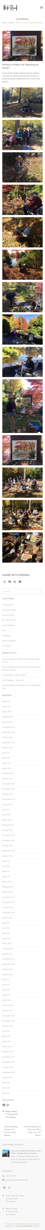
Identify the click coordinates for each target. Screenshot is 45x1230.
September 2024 (8, 799)
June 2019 (6, 1088)
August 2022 (7, 918)
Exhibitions (6, 636)
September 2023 (8, 851)
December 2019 (8, 1057)
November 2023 (8, 840)
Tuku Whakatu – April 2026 (13, 680)
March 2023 (7, 882)
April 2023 (6, 877)
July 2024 (6, 810)
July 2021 (5, 980)
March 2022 (7, 944)
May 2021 (6, 990)
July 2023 (6, 861)
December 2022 (8, 897)
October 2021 (7, 969)
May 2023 (6, 871)
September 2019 (8, 1072)
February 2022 (7, 949)
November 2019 (8, 1062)
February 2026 (8, 717)
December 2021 (8, 959)
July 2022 (6, 923)
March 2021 (6, 1000)
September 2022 (8, 913)
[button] (41, 7)
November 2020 (8, 1021)
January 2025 (7, 779)
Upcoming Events (9, 610)
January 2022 (7, 954)
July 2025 (6, 753)
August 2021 (7, 975)
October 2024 (7, 794)
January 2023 (7, 892)
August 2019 (7, 1078)
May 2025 (6, 758)
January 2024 (7, 830)
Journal (11, 23)
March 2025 (7, 768)
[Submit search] (40, 591)
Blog (4, 630)
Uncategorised (7, 605)
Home (5, 23)
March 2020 (7, 1047)
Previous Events (8, 615)
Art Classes (6, 646)
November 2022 (8, 902)
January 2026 (7, 722)
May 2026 (6, 701)
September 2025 (8, 743)
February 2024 (7, 825)
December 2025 (8, 727)
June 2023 (6, 866)
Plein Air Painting (8, 641)
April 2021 (6, 995)
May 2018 (6, 1093)
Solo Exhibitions (8, 625)
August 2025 (7, 748)
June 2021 (6, 985)
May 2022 (6, 933)
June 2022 (6, 928)
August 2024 (7, 804)
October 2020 (7, 1026)
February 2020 (8, 1052)
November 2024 (8, 789)
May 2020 (6, 1036)
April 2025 (6, 763)
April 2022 (6, 938)
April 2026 (6, 706)
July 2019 (6, 1083)
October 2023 (7, 846)
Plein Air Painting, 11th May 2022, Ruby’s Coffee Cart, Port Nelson (31, 1131)
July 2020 (6, 1031)
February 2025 (7, 773)
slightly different (24, 1226)
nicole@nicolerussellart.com (17, 1180)
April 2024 (6, 815)
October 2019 (7, 1067)
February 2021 (7, 1005)
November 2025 (8, 732)
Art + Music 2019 (8, 620)
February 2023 (7, 887)
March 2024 (7, 820)
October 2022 (7, 907)
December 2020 (8, 1016)
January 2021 (7, 1011)
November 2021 (8, 964)
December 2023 (8, 835)
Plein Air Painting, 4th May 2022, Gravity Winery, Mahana (10, 1131)
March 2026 (7, 712)
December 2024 (8, 784)
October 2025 (7, 737)
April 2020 (6, 1042)
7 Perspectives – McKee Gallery (14, 675)
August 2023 (7, 856)
